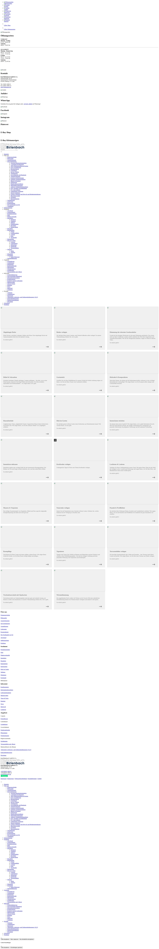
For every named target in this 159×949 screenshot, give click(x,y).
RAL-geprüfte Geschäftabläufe (19, 188)
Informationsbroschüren (13, 277)
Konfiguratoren (11, 279)
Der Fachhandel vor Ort (13, 204)
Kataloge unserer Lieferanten (14, 280)
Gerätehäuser (10, 263)
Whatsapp (4, 776)
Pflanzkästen (10, 267)
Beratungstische (15, 169)
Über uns (6, 785)
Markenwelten (11, 282)
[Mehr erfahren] (47, 346)
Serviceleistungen (12, 161)
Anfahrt (39, 778)
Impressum (10, 295)
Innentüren (10, 218)
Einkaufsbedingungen (13, 298)
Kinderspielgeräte (11, 266)
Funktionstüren (14, 224)
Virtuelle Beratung (15, 176)
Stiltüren (13, 222)
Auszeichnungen (11, 160)
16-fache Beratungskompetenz (18, 163)
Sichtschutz (14, 245)
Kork (12, 236)
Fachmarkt (10, 255)
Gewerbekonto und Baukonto (18, 175)
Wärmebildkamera (12, 258)
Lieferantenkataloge (6, 692)
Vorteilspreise (14, 173)
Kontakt (6, 921)
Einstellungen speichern (16, 947)
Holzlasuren (10, 264)
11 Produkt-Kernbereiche (17, 164)
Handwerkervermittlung (17, 184)
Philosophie (10, 158)
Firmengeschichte (11, 157)
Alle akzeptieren (5, 939)
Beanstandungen (15, 199)
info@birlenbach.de (6, 87)
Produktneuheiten (11, 213)
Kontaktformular (32, 778)
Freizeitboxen (10, 261)
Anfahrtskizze (11, 294)
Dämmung (10, 254)
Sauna (12, 251)
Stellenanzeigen (5, 640)
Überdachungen (11, 269)
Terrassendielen (15, 248)
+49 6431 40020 (27, 104)
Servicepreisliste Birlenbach (14, 276)
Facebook (13, 197)
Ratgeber (9, 285)
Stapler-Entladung (15, 193)
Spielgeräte (13, 246)
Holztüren (13, 219)
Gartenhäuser (14, 243)
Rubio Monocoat (15, 257)
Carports (13, 242)
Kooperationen (11, 203)
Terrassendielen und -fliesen (14, 272)
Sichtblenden (10, 270)
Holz (8, 215)
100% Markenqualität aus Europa (19, 166)
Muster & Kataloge (16, 181)
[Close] (1, 946)
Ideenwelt (9, 288)
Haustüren (10, 228)
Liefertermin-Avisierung (17, 191)
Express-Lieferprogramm (17, 178)
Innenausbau (10, 239)
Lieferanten (10, 201)
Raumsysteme (14, 227)
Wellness (9, 249)
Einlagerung (14, 182)
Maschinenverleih (15, 196)
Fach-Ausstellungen (16, 167)
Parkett (12, 231)
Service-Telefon (15, 172)
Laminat (13, 234)
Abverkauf (10, 210)
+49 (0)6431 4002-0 (6, 771)
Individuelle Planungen (17, 185)
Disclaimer (10, 301)
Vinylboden (14, 237)
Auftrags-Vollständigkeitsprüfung (19, 187)
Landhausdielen (15, 233)
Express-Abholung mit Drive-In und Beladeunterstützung (26, 194)
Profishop (6, 304)
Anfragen (9, 292)
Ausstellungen (11, 200)
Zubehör (13, 252)
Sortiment (6, 839)
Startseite (6, 154)
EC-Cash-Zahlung (15, 190)
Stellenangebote (8, 207)
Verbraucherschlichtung (21, 778)
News (8, 286)
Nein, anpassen (14, 939)
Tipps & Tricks (11, 283)
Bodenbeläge (10, 230)
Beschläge (13, 225)
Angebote (6, 890)
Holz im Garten (11, 240)
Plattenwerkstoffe (11, 216)
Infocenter (6, 903)
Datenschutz (10, 778)
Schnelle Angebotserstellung (18, 179)
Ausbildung (10, 206)
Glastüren (13, 221)
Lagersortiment (11, 212)
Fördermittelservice (12, 275)
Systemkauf (14, 170)
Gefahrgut (10, 289)
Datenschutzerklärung (13, 300)
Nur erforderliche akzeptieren (27, 939)
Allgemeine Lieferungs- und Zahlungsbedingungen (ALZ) (22, 297)
